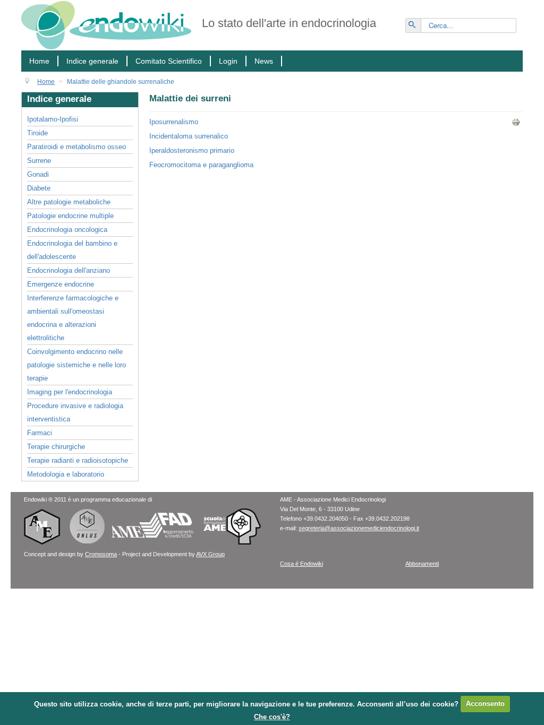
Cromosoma (101, 554)
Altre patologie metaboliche (68, 202)
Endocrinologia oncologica (67, 230)
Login (228, 61)
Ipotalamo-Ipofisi (52, 119)
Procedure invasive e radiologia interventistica (75, 412)
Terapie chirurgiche (56, 447)
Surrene (39, 161)
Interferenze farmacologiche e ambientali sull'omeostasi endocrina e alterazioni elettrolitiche (72, 318)
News (263, 61)
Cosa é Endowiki (301, 563)
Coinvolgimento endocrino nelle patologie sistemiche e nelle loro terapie (76, 365)
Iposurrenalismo (173, 122)
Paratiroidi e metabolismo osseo (76, 147)
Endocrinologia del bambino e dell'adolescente (72, 250)
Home (39, 61)
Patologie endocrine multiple (70, 216)
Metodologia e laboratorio (65, 474)
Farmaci (39, 433)
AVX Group (210, 554)
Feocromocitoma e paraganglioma (201, 165)
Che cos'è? (272, 717)
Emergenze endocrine (60, 284)
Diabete (38, 188)
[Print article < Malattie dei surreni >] (517, 122)
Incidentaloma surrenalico (188, 136)
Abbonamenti (422, 563)
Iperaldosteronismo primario (191, 150)
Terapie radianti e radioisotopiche (77, 460)
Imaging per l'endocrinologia (69, 392)
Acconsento (485, 703)
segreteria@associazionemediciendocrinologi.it (359, 528)
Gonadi (38, 174)
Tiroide (37, 133)
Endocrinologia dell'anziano (68, 270)
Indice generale (92, 61)
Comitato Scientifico (168, 61)
